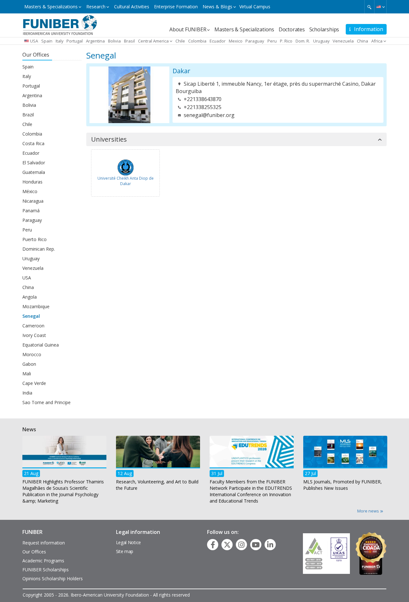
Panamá (31, 210)
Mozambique (36, 306)
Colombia (197, 41)
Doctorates (292, 29)
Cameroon (33, 326)
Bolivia (114, 41)
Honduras (32, 182)
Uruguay (321, 41)
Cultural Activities (131, 7)
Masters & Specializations (51, 7)
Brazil (28, 115)
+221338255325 (202, 107)
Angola (29, 297)
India (27, 393)
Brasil (129, 41)
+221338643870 (202, 99)
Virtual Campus (254, 7)
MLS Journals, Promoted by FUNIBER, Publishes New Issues (342, 484)
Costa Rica (33, 143)
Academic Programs (43, 561)
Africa (376, 41)
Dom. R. (303, 41)
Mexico (236, 41)
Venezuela (343, 41)
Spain (46, 41)
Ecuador (218, 41)
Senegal (31, 316)
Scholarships (324, 29)
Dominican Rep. (38, 249)
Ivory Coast (34, 335)
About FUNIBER (187, 29)
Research (95, 7)
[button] (380, 6)
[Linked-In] (270, 545)
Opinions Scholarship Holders (52, 578)
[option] (64, 471)
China (362, 41)
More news (368, 511)
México (29, 191)
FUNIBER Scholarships (45, 570)
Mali (26, 374)
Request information (43, 543)
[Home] (59, 24)
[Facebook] (213, 545)
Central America (153, 41)
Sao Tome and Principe (46, 402)
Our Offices (34, 552)
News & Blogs (217, 7)
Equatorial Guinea (40, 345)
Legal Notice (128, 542)
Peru (272, 41)
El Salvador (33, 163)
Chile (180, 41)
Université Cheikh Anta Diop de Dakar (125, 181)
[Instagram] (241, 545)
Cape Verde (34, 383)
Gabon (29, 364)
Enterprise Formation (176, 7)
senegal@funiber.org (209, 115)
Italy (60, 41)
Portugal (74, 41)
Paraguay (254, 41)
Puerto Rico (34, 239)
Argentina (95, 41)
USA (34, 41)
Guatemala (33, 172)
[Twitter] (227, 545)
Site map (125, 551)
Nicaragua (32, 201)
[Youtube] (255, 545)
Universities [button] (109, 139)
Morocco (31, 354)
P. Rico (286, 41)
